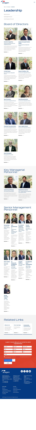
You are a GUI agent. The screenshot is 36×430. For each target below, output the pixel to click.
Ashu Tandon (7, 261)
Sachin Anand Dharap (9, 189)
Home (5, 6)
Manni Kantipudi (7, 153)
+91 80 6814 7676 (27, 383)
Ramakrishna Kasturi (23, 189)
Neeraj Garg (6, 225)
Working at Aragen (5, 392)
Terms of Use (15, 388)
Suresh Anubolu (28, 225)
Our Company (8, 6)
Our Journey (17, 325)
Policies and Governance (17, 389)
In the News (4, 393)
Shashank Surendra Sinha (10, 126)
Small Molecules (5, 389)
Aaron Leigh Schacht (23, 126)
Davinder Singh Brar (8, 42)
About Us (7, 325)
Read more (5, 52)
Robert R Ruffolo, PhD (23, 71)
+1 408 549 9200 (16, 380)
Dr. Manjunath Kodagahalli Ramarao (14, 263)
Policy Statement (16, 392)
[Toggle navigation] (34, 2)
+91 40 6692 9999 (5, 381)
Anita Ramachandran (23, 99)
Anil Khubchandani (14, 226)
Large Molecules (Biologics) (6, 390)
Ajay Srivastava (7, 99)
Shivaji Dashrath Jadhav (6, 297)
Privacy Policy (18, 356)
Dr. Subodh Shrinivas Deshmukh (21, 226)
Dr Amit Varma (7, 71)
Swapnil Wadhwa (20, 262)
